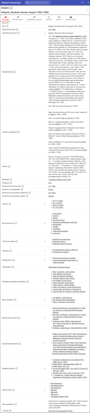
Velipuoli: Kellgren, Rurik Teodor (64, 278)
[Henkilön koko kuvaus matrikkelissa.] (14, 72)
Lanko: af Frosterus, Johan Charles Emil (67, 287)
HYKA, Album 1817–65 (61, 366)
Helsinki (51, 196)
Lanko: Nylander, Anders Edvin (63, 283)
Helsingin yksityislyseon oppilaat (64, 258)
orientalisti (56, 229)
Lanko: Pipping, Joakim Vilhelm (64, 285)
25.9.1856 (52, 193)
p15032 (56, 80)
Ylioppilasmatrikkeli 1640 (59, 396)
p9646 (57, 124)
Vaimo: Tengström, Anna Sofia (64, 302)
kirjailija (55, 227)
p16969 (57, 130)
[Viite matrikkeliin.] (15, 404)
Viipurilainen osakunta (60, 252)
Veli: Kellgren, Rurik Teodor (62, 280)
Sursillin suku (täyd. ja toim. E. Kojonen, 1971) (69, 373)
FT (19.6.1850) (58, 207)
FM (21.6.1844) (58, 205)
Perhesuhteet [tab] (18, 19)
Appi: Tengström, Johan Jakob (64, 272)
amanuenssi (57, 213)
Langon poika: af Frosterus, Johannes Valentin (69, 291)
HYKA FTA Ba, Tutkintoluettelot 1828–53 (67, 364)
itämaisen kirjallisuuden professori (65, 222)
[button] (45, 10)
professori (56, 233)
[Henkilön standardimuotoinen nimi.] (7, 26)
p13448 (56, 89)
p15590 (84, 36)
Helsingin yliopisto (59, 241)
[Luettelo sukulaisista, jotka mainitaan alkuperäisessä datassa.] (18, 132)
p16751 (84, 150)
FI (82, 3)
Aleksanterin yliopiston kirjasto (59, 267)
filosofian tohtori (59, 220)
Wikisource (54, 394)
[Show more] (45, 33)
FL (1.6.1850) (57, 203)
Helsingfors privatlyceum (62, 239)
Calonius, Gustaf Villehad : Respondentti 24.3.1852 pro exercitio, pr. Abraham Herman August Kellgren (68, 323)
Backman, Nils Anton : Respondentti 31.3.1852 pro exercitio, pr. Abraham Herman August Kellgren (69, 310)
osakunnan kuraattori (60, 231)
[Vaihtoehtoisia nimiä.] (18, 33)
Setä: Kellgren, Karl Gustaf (62, 274)
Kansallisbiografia (57, 386)
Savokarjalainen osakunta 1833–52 (65, 250)
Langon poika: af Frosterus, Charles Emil (67, 289)
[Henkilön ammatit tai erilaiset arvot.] (16, 223)
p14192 (69, 118)
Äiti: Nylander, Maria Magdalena (64, 300)
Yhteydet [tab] (48, 19)
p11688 (51, 114)
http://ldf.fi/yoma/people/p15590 (60, 411)
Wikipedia (54, 392)
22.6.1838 (52, 29)
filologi (55, 218)
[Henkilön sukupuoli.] (11, 183)
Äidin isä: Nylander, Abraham (63, 276)
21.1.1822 (52, 186)
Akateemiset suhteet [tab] (34, 19)
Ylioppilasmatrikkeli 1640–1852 (60, 180)
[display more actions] (88, 3)
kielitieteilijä (57, 224)
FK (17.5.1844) (58, 201)
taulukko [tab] (5, 19)
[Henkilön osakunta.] (11, 251)
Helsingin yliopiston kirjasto (62, 244)
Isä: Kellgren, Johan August (62, 298)
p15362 (74, 136)
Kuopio (51, 189)
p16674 (83, 142)
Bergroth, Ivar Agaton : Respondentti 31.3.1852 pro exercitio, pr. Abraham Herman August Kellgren (69, 317)
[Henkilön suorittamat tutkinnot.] (10, 204)
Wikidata (54, 390)
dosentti (56, 216)
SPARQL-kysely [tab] (71, 19)
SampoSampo (56, 388)
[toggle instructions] (11, 8)
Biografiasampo (56, 383)
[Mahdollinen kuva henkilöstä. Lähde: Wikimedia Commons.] (7, 23)
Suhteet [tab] (59, 19)
